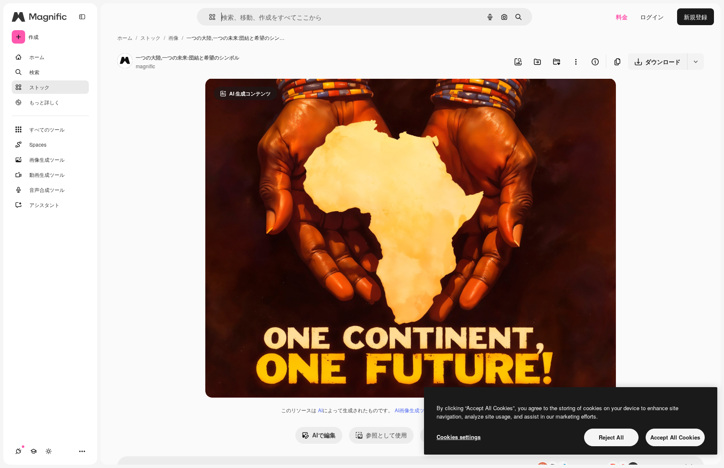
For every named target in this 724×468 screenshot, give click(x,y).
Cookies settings (459, 437)
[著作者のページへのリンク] (124, 61)
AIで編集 (324, 435)
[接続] (18, 451)
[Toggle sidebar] (82, 16)
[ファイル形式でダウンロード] (695, 61)
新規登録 (695, 17)
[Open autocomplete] (208, 17)
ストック (150, 37)
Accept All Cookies (675, 437)
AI (320, 410)
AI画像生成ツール (414, 410)
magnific (145, 66)
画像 (173, 37)
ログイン (652, 17)
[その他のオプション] (575, 61)
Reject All (611, 437)
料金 (622, 17)
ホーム (124, 37)
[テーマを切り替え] (48, 451)
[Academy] (33, 451)
